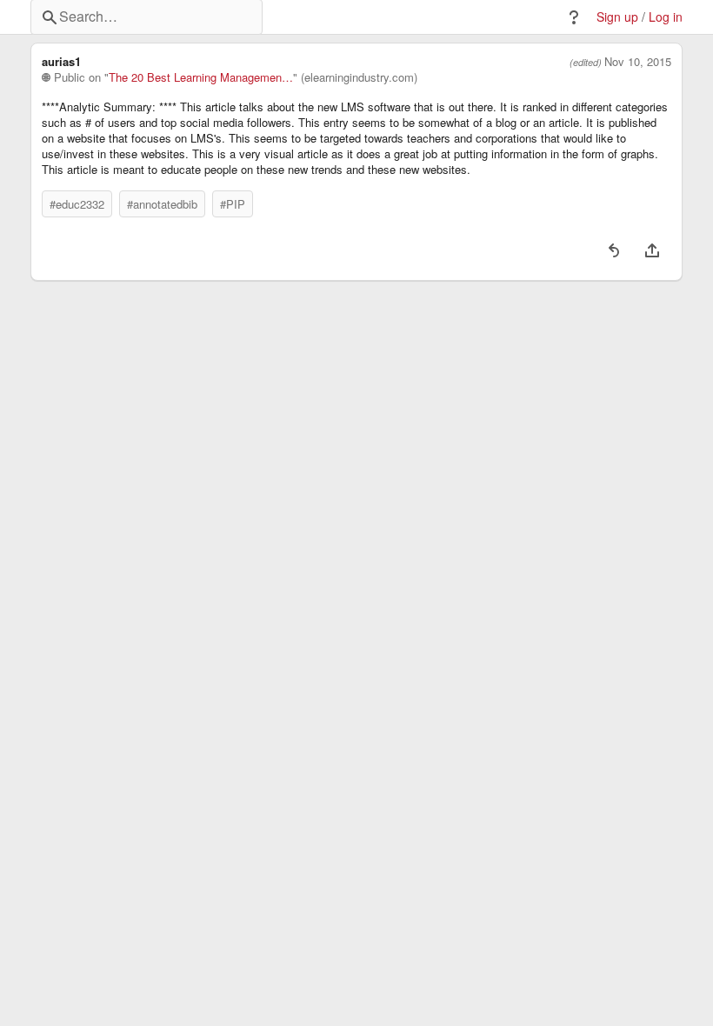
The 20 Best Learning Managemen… (201, 77)
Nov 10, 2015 (637, 62)
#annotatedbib (162, 204)
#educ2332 (77, 204)
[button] (574, 17)
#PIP (232, 204)
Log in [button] (666, 17)
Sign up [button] (617, 17)
